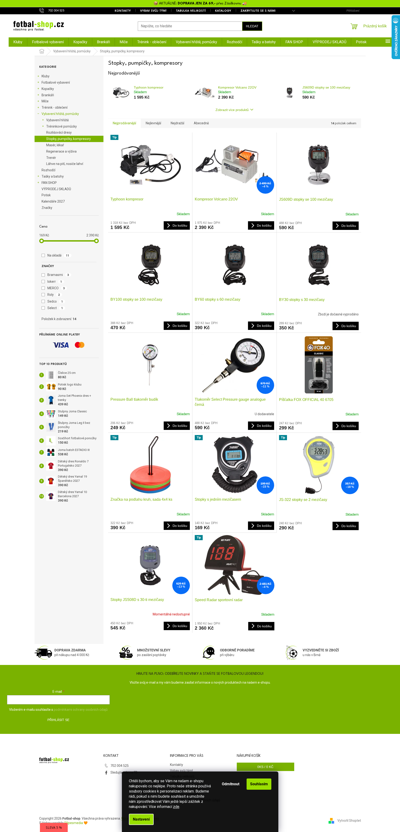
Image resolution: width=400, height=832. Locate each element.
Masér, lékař (55, 145)
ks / (265, 767)
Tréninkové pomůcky (61, 126)
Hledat (252, 26)
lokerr (54, 281)
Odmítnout (230, 784)
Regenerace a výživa (61, 151)
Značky (47, 208)
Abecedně (201, 123)
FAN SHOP (49, 183)
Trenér (51, 158)
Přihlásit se (58, 720)
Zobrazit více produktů (232, 110)
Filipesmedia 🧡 (76, 823)
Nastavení (141, 819)
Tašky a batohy (53, 176)
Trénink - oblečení (54, 107)
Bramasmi (58, 275)
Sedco (55, 301)
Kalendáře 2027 (53, 201)
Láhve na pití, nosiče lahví (64, 164)
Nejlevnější (153, 123)
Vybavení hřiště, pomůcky (60, 114)
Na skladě (58, 255)
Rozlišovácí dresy (59, 132)
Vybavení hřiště (57, 120)
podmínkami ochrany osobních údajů (81, 709)
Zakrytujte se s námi (258, 10)
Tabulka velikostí (191, 10)
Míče (45, 101)
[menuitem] (18, 42)
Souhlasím (259, 784)
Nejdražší (177, 123)
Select (55, 308)
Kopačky (48, 89)
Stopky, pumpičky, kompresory (68, 139)
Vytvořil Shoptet (349, 820)
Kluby (46, 76)
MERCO (56, 288)
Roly (53, 294)
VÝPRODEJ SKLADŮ (56, 189)
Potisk (46, 195)
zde (176, 806)
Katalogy (223, 10)
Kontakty (123, 10)
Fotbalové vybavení (56, 82)
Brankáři (48, 95)
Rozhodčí (48, 170)
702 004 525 (119, 766)
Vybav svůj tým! (153, 10)
